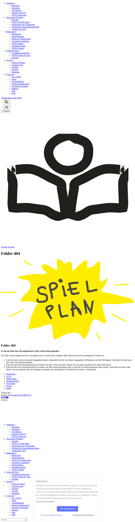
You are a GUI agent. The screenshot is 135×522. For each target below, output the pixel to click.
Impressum (10, 374)
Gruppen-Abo (17, 65)
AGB (8, 376)
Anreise (15, 70)
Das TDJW (16, 77)
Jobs (13, 91)
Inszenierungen (18, 36)
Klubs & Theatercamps (21, 39)
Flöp (13, 93)
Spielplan (10, 3)
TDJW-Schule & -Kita (21, 55)
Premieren (16, 8)
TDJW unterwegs (19, 15)
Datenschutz (11, 379)
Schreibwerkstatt (18, 46)
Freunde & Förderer (20, 86)
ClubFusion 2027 (19, 29)
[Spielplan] (67, 340)
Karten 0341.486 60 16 (21, 395)
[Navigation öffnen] (2, 111)
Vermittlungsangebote (21, 53)
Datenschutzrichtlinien (45, 501)
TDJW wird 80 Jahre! (21, 22)
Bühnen (15, 89)
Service (9, 60)
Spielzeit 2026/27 (19, 13)
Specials (15, 20)
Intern (8, 388)
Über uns (10, 74)
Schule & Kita (12, 51)
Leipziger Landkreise (20, 41)
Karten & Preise (18, 62)
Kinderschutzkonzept (20, 84)
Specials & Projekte (14, 17)
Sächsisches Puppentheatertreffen (25, 27)
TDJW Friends (18, 48)
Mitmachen (11, 32)
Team (14, 79)
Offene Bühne (17, 43)
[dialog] (67, 498)
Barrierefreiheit (12, 381)
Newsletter (10, 383)
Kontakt (15, 58)
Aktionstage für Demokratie (23, 24)
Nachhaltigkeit (18, 81)
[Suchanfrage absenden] (26, 519)
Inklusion (15, 72)
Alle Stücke (16, 10)
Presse (9, 386)
